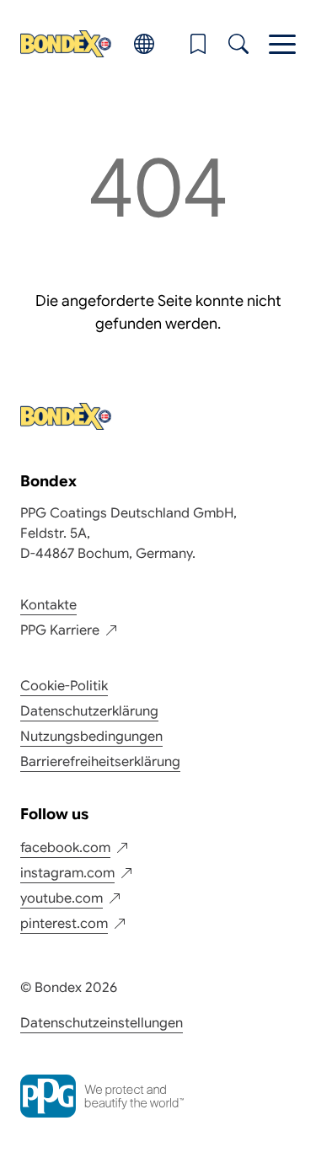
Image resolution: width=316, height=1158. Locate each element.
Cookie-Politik (64, 686)
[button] (198, 44)
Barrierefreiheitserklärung (100, 761)
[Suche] (238, 44)
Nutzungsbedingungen (91, 736)
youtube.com (61, 898)
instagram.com (67, 873)
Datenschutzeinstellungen (101, 1023)
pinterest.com (64, 923)
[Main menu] (282, 43)
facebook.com (65, 847)
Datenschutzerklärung (89, 711)
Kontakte (48, 605)
